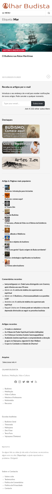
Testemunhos (10, 479)
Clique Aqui (21, 455)
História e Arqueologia (13, 50)
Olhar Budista (10, 370)
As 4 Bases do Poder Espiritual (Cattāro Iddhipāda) (24, 332)
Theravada (9, 425)
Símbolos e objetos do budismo (17, 242)
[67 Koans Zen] (7, 203)
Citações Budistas (11, 215)
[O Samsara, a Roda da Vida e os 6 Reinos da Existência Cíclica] (7, 219)
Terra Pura (8, 433)
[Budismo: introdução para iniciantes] (7, 187)
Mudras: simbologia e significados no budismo (22, 258)
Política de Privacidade (13, 485)
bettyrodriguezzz (11, 284)
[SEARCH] (48, 13)
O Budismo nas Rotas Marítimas (17, 56)
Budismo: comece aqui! (14, 199)
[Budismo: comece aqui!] (7, 195)
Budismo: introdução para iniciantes (19, 191)
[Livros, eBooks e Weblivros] (7, 230)
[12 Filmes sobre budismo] (7, 262)
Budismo (8, 389)
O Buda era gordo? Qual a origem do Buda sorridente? (25, 250)
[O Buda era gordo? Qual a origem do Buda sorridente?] (7, 246)
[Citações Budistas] (7, 211)
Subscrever (38, 104)
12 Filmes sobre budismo (14, 266)
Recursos (8, 403)
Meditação (9, 392)
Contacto (8, 488)
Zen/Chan (8, 430)
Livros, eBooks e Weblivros (15, 234)
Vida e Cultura (10, 394)
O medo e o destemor (13, 329)
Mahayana (9, 428)
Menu (7, 13)
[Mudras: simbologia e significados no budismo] (7, 254)
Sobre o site (9, 477)
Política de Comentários (14, 482)
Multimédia (9, 400)
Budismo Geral (10, 422)
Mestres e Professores (13, 397)
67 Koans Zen (10, 207)
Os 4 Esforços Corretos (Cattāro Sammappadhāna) (24, 335)
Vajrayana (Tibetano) (13, 436)
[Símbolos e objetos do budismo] (7, 238)
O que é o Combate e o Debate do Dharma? (21, 344)
